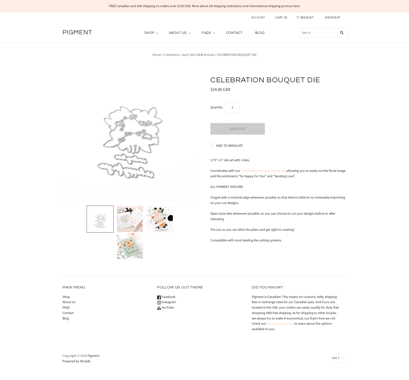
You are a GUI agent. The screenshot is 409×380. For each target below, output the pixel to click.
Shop (149, 33)
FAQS (206, 33)
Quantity (216, 107)
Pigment (93, 355)
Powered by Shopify (76, 361)
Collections (171, 55)
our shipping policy (280, 323)
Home (156, 55)
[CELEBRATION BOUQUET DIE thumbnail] (100, 219)
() (281, 17)
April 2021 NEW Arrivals (198, 55)
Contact (234, 33)
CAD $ (335, 358)
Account (258, 17)
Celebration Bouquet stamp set (263, 170)
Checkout (332, 17)
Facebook (168, 297)
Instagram (168, 302)
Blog (260, 33)
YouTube (167, 307)
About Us (178, 33)
